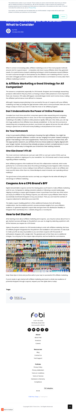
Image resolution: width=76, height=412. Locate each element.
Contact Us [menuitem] (38, 355)
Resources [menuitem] (38, 349)
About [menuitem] (38, 335)
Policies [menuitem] (38, 364)
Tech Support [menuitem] (38, 358)
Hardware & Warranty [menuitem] (38, 379)
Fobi (15, 30)
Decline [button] (63, 16)
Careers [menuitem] (38, 343)
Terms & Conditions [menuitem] (38, 373)
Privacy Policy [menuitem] (38, 367)
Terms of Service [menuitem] (38, 376)
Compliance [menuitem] (38, 382)
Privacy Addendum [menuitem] (38, 370)
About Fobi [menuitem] (38, 337)
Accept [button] (55, 16)
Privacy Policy (32, 8)
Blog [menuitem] (38, 352)
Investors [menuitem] (38, 340)
